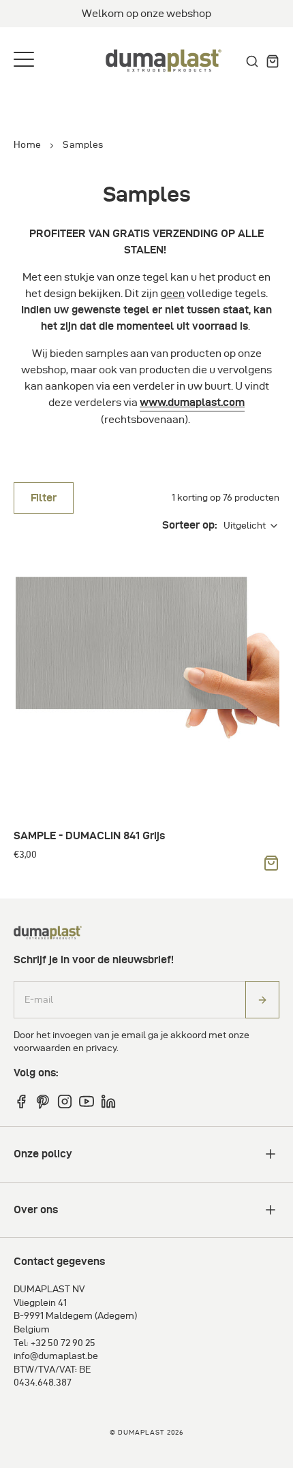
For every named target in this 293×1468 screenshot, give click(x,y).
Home (27, 145)
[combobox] (251, 526)
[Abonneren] (262, 999)
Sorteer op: (189, 525)
